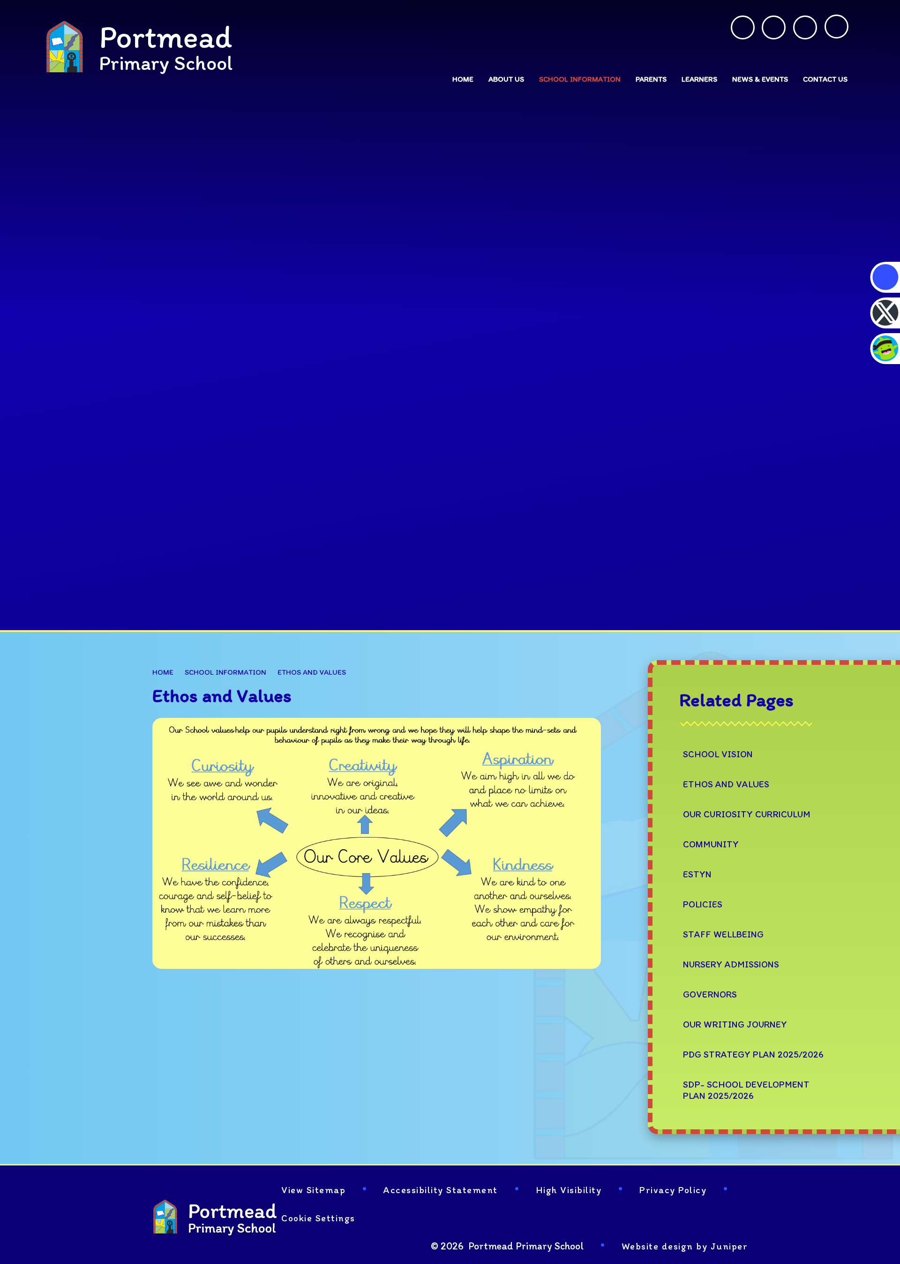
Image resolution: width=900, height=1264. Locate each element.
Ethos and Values (312, 672)
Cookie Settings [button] (318, 1218)
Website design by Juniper (685, 1246)
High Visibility (569, 1189)
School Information (225, 672)
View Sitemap (313, 1189)
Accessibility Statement (440, 1189)
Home (162, 672)
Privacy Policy (672, 1189)
